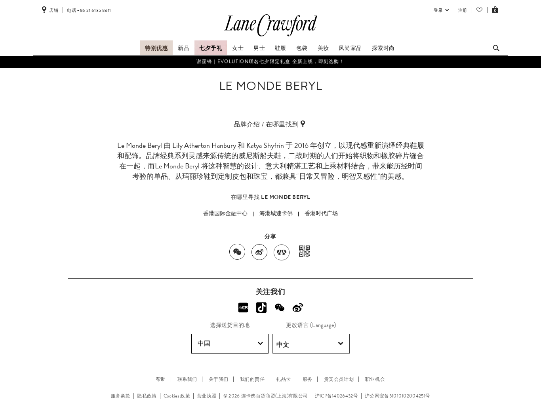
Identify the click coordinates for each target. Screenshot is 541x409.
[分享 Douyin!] (261, 307)
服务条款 (120, 395)
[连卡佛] (270, 36)
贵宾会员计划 (339, 379)
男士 (259, 48)
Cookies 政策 (177, 395)
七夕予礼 (210, 48)
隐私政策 (146, 395)
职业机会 (375, 379)
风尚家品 (350, 48)
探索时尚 (383, 48)
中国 (204, 343)
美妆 (323, 48)
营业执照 (206, 395)
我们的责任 (252, 379)
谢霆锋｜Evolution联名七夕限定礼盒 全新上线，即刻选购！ (270, 61)
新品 (183, 48)
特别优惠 (156, 48)
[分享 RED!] (243, 307)
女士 (238, 48)
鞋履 (280, 48)
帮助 (161, 379)
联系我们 (187, 379)
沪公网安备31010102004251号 (397, 395)
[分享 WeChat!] (279, 307)
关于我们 (219, 379)
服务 (307, 379)
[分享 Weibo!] (298, 307)
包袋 (302, 48)
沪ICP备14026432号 (336, 395)
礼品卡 (283, 379)
